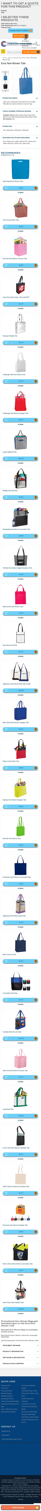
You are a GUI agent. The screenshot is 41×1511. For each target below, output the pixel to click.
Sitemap (20, 1499)
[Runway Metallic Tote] (20, 324)
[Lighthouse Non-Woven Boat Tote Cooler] (20, 672)
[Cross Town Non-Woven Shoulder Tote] (20, 1136)
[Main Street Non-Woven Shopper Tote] (20, 710)
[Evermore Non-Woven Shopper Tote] (20, 1213)
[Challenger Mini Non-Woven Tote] (20, 362)
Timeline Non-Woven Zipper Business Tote (17, 568)
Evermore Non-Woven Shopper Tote (15, 1225)
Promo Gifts (4, 1388)
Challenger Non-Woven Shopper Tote (15, 413)
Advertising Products (7, 1398)
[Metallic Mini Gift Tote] (20, 478)
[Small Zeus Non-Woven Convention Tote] (20, 865)
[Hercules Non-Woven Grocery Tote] (20, 246)
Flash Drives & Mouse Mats (30, 1417)
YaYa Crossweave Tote (11, 220)
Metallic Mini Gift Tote (10, 490)
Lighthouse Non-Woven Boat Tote (14, 916)
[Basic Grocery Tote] (20, 942)
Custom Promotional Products (10, 1401)
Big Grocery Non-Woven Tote (13, 606)
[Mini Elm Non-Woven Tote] (20, 826)
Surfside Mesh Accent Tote (12, 1032)
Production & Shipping (13, 1363)
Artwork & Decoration (14, 1357)
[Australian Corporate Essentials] (16, 44)
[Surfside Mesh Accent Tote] (20, 1020)
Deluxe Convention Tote (11, 761)
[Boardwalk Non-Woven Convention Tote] (20, 517)
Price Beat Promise (11, 1345)
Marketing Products (7, 1396)
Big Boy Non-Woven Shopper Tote (14, 800)
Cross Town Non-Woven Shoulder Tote (16, 1148)
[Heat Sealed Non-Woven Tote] (20, 169)
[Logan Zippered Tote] (20, 440)
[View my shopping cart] (32, 38)
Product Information (13, 1351)
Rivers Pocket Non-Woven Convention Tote (18, 1264)
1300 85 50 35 (5, 1431)
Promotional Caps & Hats (29, 1391)
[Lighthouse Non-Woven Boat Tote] (20, 904)
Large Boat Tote (8, 1109)
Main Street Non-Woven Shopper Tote (16, 722)
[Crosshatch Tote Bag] (20, 981)
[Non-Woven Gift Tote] (20, 633)
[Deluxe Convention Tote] (20, 749)
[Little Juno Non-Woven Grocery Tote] (20, 1058)
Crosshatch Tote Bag (10, 993)
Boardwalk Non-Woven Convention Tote (16, 529)
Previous (5, 72)
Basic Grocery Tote (9, 954)
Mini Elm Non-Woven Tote (12, 838)
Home (4, 58)
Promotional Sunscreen (29, 1404)
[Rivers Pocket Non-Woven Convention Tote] (20, 1252)
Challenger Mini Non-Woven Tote (14, 374)
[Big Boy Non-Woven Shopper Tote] (20, 788)
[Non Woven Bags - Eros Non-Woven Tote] (5, 76)
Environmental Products (8, 1412)
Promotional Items (6, 1391)
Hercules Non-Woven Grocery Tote (15, 258)
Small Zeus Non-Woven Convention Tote (17, 877)
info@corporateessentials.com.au (11, 1439)
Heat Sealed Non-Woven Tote (13, 181)
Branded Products (6, 1393)
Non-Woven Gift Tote (10, 645)
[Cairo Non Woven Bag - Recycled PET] (20, 285)
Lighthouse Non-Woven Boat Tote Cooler (17, 684)
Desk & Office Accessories (9, 1409)
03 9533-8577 (5, 1435)
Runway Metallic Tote (10, 336)
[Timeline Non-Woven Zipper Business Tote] (20, 556)
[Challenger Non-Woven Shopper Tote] (20, 401)
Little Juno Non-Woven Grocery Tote (15, 1070)
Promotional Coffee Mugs (29, 1412)
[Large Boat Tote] (20, 1097)
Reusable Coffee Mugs (28, 1414)
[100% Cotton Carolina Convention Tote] (20, 1174)
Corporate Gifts (5, 1385)
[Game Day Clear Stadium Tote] (20, 1290)
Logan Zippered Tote (10, 452)
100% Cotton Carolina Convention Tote (16, 1186)
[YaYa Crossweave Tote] (20, 208)
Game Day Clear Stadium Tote (13, 1302)
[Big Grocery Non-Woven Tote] (20, 594)
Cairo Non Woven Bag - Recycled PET (16, 297)
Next (5, 91)
